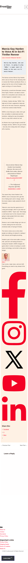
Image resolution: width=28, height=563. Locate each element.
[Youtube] (14, 393)
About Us (2, 529)
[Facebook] (14, 318)
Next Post (23, 445)
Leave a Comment (6, 57)
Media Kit (2, 548)
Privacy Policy (4, 536)
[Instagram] (14, 346)
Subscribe (7, 558)
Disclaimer (3, 534)
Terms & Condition (5, 546)
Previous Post (5, 445)
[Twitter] (14, 371)
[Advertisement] (14, 31)
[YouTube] (2, 527)
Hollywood (13, 57)
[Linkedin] (14, 422)
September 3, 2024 (14, 189)
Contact (2, 532)
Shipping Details (4, 544)
